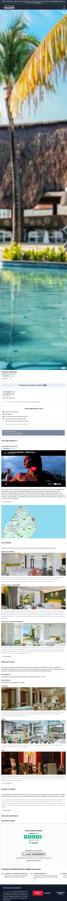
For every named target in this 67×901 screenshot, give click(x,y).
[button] (2, 7)
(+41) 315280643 (34, 854)
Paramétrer (47, 893)
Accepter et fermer (38, 893)
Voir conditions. (37, 3)
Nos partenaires (7, 891)
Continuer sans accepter (60, 893)
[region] (33, 893)
